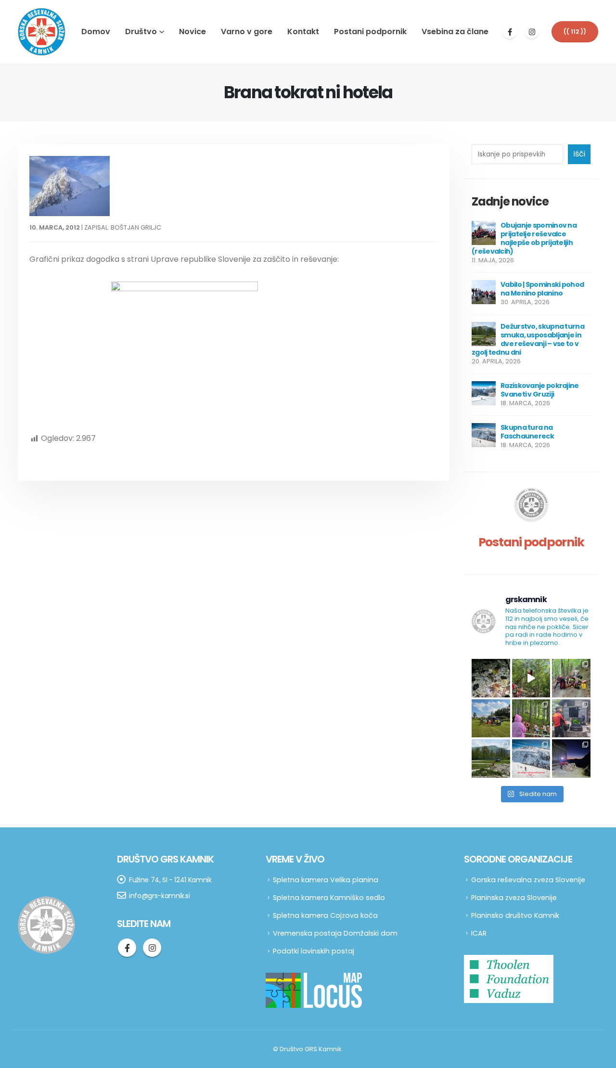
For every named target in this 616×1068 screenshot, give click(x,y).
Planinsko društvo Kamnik (515, 915)
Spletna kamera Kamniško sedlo (329, 897)
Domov (95, 31)
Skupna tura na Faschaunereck (527, 432)
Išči (579, 153)
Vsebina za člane (455, 31)
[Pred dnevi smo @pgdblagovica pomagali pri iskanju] (491, 678)
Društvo (141, 31)
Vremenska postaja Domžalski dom (335, 933)
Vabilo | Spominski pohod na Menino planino (542, 289)
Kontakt (303, 31)
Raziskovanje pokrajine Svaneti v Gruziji (539, 390)
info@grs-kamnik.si (159, 896)
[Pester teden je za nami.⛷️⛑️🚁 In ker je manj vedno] (491, 758)
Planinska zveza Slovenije (514, 897)
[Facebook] (509, 32)
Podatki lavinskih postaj (313, 951)
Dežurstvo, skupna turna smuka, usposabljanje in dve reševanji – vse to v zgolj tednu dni (528, 339)
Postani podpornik (370, 31)
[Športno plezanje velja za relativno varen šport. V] (531, 678)
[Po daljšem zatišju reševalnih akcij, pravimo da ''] (571, 678)
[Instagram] (532, 32)
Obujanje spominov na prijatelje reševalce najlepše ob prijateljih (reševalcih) (524, 238)
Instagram (152, 948)
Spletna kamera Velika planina (325, 880)
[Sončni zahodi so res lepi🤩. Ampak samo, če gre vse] (571, 758)
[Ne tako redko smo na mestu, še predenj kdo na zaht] (531, 718)
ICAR (479, 933)
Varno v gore (246, 31)
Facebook (127, 948)
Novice (192, 31)
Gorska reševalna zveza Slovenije (528, 880)
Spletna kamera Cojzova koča (325, 915)
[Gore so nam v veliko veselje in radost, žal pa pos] (491, 718)
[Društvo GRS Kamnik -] (42, 32)
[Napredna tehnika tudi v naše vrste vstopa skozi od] (571, 718)
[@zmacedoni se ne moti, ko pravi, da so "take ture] (531, 758)
